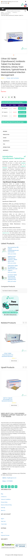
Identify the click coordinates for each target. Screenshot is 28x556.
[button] (13, 55)
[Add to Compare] (25, 350)
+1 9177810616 (8, 481)
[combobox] (16, 11)
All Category (8, 12)
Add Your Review (15, 78)
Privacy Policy (4, 502)
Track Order (4, 524)
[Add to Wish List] (25, 346)
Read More (3, 91)
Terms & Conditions (5, 499)
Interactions (6, 147)
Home (2, 12)
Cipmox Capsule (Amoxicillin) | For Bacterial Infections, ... (8, 399)
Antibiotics (15, 12)
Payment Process (5, 535)
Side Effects (6, 141)
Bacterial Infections (5, 13)
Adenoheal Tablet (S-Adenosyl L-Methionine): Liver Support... (13, 268)
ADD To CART (22, 108)
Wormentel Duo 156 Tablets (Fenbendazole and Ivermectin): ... (13, 250)
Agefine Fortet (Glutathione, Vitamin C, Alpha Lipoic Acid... (12, 259)
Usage (4, 137)
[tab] (14, 102)
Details (5, 128)
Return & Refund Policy (6, 505)
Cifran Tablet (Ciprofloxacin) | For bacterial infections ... (7, 355)
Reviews (5, 131)
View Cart (3, 521)
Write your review (12, 254)
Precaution (6, 134)
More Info (5, 150)
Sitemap (3, 507)
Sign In (2, 518)
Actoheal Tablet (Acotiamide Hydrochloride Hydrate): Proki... (12, 277)
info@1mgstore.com (9, 478)
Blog (2, 494)
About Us (3, 510)
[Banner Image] (10, 306)
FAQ (4, 144)
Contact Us (3, 496)
